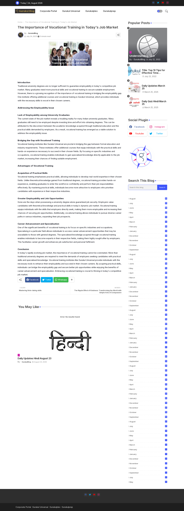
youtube (139, 133)
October (148, 245)
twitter (159, 133)
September (148, 250)
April (148, 217)
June (148, 208)
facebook (139, 126)
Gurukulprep (109, 11)
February (148, 226)
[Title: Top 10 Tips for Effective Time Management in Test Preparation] (134, 71)
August (148, 199)
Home (20, 22)
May (148, 213)
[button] (159, 11)
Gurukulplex (91, 11)
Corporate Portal (48, 11)
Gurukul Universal (71, 11)
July (148, 203)
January (148, 231)
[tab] (48, 11)
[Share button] (71, 279)
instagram (160, 126)
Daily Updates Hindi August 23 (34, 358)
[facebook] (153, 2)
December (148, 236)
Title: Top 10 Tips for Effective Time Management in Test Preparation (153, 71)
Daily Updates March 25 (153, 87)
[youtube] (162, 2)
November (148, 240)
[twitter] (158, 2)
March (148, 222)
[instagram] (167, 2)
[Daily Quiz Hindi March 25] (134, 102)
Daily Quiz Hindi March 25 (154, 102)
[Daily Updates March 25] (134, 86)
